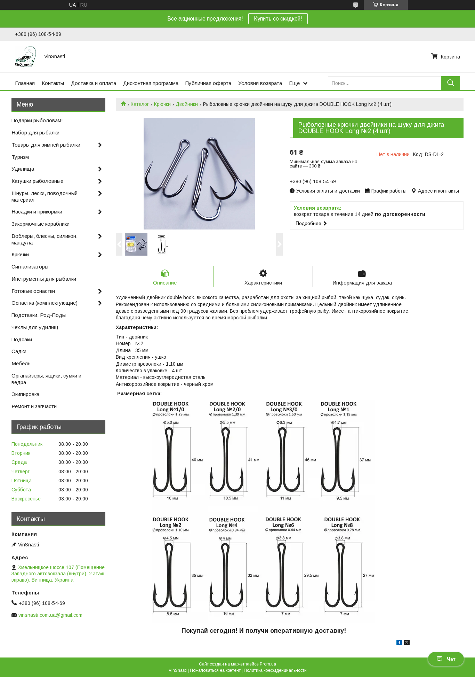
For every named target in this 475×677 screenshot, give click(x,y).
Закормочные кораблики (40, 224)
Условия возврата (260, 83)
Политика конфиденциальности (275, 670)
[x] (407, 643)
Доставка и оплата (93, 83)
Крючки (162, 104)
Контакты (53, 83)
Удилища (22, 169)
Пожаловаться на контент (215, 670)
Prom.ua (268, 664)
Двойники (187, 104)
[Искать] (450, 83)
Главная (25, 83)
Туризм (20, 157)
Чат (451, 659)
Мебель (21, 363)
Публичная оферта (208, 83)
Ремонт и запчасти (34, 406)
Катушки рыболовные (37, 181)
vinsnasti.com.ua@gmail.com (50, 615)
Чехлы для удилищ (34, 327)
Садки (18, 351)
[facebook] (399, 643)
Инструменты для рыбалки (43, 279)
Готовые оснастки (33, 291)
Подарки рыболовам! (37, 120)
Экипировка (25, 394)
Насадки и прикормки (36, 212)
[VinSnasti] (25, 56)
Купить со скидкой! (278, 19)
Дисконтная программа (150, 83)
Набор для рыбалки (35, 132)
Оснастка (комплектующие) (44, 303)
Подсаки (21, 339)
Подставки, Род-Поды (38, 315)
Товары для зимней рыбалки (45, 145)
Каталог (140, 104)
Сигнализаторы (29, 267)
